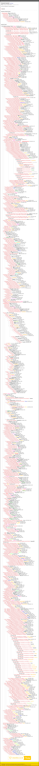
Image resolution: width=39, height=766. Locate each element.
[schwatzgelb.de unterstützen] (19, 760)
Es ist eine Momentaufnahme (10, 397)
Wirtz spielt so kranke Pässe (7, 238)
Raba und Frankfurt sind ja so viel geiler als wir (10, 572)
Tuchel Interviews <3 (9, 290)
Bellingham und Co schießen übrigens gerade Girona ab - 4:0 (13, 302)
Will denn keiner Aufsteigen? (8, 750)
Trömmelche (5, 393)
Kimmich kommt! (6, 304)
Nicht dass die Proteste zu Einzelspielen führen (10, 544)
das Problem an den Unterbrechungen (8, 123)
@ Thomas (17, 4)
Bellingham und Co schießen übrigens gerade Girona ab (11, 301)
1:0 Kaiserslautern (6, 136)
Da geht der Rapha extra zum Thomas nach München (17, 131)
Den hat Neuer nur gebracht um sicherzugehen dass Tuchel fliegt (15, 200)
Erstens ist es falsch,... (14, 708)
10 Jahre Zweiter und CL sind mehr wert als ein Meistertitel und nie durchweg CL (17, 398)
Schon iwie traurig (5, 457)
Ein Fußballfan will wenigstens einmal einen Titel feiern (16, 401)
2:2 (8, 732)
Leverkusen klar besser (6, 430)
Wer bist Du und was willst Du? (9, 79)
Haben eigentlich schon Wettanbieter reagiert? (10, 595)
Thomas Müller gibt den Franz (7, 140)
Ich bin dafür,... (6, 554)
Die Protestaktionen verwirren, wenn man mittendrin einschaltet (12, 723)
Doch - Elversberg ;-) (9, 751)
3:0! (3, 231)
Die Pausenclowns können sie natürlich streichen (11, 715)
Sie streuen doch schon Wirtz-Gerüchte (11, 18)
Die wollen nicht (6, 275)
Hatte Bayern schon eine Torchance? (8, 274)
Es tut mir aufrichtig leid (6, 203)
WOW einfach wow (9, 569)
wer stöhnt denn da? (6, 748)
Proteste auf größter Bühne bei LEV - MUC (9, 521)
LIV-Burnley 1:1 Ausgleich (7, 600)
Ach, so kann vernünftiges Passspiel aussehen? (10, 477)
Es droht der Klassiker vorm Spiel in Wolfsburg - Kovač (15, 562)
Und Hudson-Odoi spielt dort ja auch (12, 250)
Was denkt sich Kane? (6, 251)
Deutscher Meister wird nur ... (8, 491)
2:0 (3, 394)
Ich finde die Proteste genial (7, 710)
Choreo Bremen (5, 738)
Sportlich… (9, 444)
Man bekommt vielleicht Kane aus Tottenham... (11, 253)
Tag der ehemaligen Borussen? (7, 740)
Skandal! (5, 524)
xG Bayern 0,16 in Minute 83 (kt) (8, 244)
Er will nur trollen (6, 78)
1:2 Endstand (6, 137)
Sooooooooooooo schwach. (8, 592)
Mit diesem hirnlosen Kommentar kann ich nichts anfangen (13, 611)
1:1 (4, 728)
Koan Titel (4, 193)
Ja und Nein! (10, 454)
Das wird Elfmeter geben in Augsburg (14, 733)
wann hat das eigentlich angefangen (9, 458)
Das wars (4, 312)
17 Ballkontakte (6, 254)
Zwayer (5, 532)
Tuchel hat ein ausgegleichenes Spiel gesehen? (15, 151)
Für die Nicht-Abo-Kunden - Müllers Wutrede (10, 35)
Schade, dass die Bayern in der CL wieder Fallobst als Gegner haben (16, 210)
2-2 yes (8, 730)
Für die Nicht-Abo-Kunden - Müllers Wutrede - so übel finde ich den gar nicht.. (17, 31)
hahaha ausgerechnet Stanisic (8, 509)
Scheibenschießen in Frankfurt (7, 593)
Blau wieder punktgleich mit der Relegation (10, 139)
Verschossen (12, 737)
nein (5, 476)
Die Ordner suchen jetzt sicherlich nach (10, 523)
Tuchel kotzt (6, 511)
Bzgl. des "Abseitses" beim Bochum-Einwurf (9, 543)
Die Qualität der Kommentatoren (10, 590)
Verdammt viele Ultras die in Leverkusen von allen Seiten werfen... (13, 520)
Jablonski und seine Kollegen (8, 582)
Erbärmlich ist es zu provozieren (9, 80)
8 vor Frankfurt (5, 580)
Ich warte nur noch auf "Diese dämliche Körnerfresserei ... (12, 141)
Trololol (7, 501)
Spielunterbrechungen (6, 553)
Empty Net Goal (5, 230)
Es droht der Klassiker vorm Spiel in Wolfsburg (10, 555)
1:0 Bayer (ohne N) (6, 510)
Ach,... (5, 484)
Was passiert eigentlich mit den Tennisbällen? (11, 549)
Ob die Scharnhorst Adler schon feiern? (9, 120)
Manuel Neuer (5, 220)
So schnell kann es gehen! (7, 534)
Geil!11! (4, 493)
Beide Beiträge (9, 442)
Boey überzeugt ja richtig (7, 469)
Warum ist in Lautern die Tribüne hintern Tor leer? (10, 196)
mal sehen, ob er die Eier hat (10, 529)
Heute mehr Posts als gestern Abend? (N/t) (9, 75)
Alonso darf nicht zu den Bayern (11, 420)
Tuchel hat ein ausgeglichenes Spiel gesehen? (11, 142)
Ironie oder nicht (6, 494)
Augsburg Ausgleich (6, 597)
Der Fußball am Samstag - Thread (7, 26)
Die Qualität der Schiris (6, 581)
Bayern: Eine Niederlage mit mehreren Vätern (10, 57)
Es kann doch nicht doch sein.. (9, 434)
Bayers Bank (5, 300)
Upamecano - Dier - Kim (6, 299)
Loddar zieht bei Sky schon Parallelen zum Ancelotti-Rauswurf (12, 126)
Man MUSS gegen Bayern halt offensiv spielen (10, 472)
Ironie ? (8, 400)
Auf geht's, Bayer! (6, 518)
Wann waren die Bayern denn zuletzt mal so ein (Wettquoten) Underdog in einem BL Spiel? (16, 541)
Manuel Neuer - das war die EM (9, 221)
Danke (14, 184)
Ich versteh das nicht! (11, 753)
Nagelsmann (5, 538)
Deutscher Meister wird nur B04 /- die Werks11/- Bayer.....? (12, 483)
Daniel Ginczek (6, 741)
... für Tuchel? (6, 315)
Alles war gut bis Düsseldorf (10, 138)
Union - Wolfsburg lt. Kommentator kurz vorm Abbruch (11, 601)
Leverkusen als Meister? (6, 432)
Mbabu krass (5, 576)
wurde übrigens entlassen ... (8, 540)
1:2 (6, 729)
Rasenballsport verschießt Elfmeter (8, 591)
